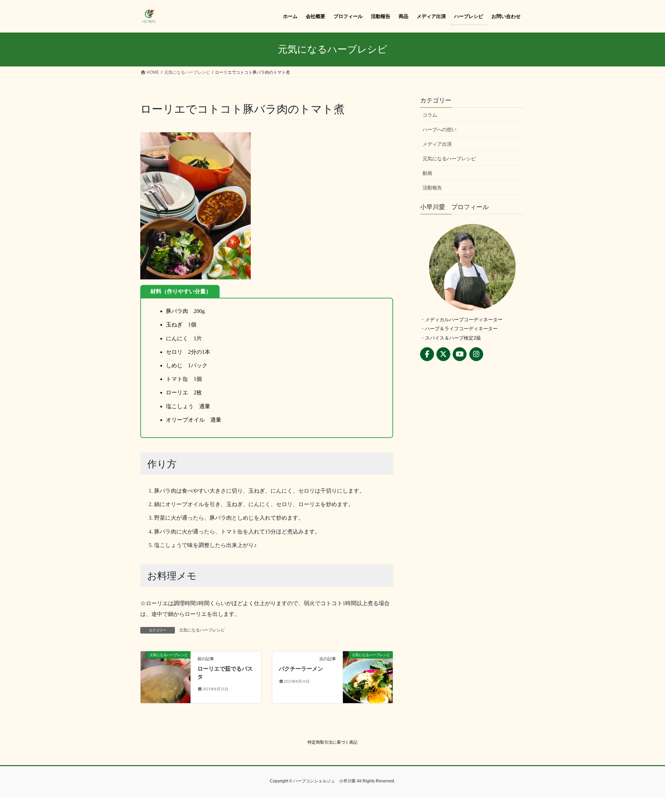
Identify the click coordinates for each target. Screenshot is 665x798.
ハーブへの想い (439, 129)
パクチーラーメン (301, 669)
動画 (427, 173)
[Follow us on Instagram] (476, 354)
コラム (430, 115)
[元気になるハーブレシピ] (165, 677)
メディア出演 (437, 144)
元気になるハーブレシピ (202, 630)
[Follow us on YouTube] (460, 354)
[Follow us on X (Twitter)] (443, 354)
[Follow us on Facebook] (427, 354)
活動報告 (432, 187)
